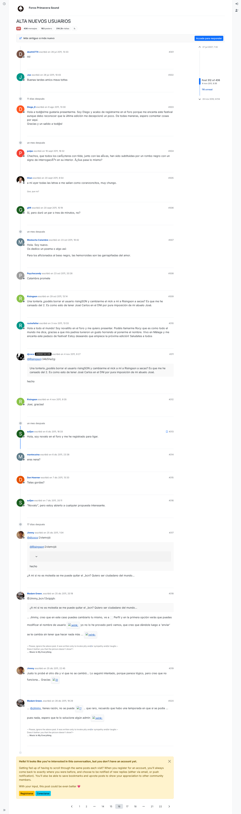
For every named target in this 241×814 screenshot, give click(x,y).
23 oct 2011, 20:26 (63, 273)
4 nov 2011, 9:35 (58, 399)
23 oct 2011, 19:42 (70, 240)
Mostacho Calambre (37, 240)
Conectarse (43, 793)
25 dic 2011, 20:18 (64, 593)
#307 (171, 240)
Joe (29, 75)
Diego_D (31, 107)
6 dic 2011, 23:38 (60, 454)
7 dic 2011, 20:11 (54, 500)
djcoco (30, 354)
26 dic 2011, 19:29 (64, 700)
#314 (171, 454)
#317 (171, 532)
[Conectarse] (237, 4)
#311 (171, 354)
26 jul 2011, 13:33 (59, 52)
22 (160, 806)
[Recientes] (4, 4)
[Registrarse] (237, 10)
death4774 (33, 52)
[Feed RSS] (74, 28)
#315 (171, 477)
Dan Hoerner (33, 477)
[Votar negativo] (164, 65)
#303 (171, 107)
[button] (4, 810)
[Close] (169, 761)
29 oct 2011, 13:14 (59, 296)
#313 (171, 431)
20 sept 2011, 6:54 (54, 178)
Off (18, 28)
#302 (171, 75)
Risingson (32, 296)
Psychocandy (34, 273)
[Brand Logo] (22, 8)
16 (119, 806)
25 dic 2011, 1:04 (55, 532)
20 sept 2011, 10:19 (53, 207)
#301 (171, 52)
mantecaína (33, 454)
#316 (171, 500)
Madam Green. (34, 593)
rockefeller (33, 323)
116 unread (207, 89)
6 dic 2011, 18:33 (54, 431)
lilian (29, 178)
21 (152, 806)
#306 (171, 207)
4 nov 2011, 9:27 (72, 354)
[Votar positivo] (153, 65)
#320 (171, 700)
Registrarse (26, 793)
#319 (171, 668)
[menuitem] (237, 4)
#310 (171, 323)
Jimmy (30, 532)
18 (135, 806)
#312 (171, 399)
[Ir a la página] (94, 806)
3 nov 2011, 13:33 (60, 323)
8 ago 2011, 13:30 (57, 107)
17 (127, 806)
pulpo (30, 151)
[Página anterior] (72, 806)
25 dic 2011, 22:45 (56, 668)
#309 (171, 296)
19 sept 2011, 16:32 (55, 151)
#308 (171, 273)
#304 (171, 151)
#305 (171, 178)
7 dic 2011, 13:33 (61, 477)
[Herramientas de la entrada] (171, 65)
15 (111, 806)
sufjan (30, 431)
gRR (29, 207)
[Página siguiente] (169, 806)
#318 (171, 593)
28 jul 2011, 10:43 (52, 75)
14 (103, 806)
